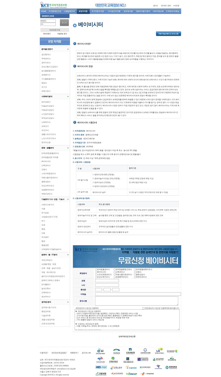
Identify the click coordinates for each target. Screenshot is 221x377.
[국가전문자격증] (98, 11)
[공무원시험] (128, 11)
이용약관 (43, 353)
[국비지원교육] (158, 11)
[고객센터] (173, 11)
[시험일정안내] (70, 11)
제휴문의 (73, 353)
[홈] (44, 11)
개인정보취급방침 (58, 353)
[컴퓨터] (143, 11)
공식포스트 (86, 353)
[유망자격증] (83, 11)
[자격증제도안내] (55, 11)
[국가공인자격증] (114, 11)
